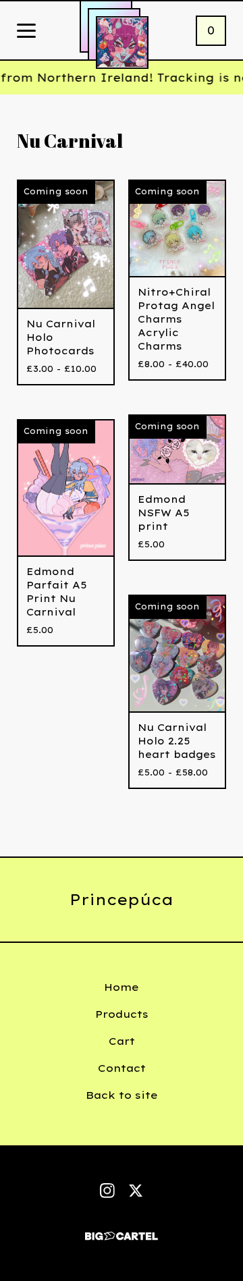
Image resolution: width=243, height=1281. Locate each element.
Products (121, 1014)
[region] (121, 77)
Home (121, 987)
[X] (136, 1190)
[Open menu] (26, 32)
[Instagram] (107, 1190)
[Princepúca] (122, 42)
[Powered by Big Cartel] (121, 1230)
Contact (122, 1068)
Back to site (122, 1095)
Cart (122, 1041)
